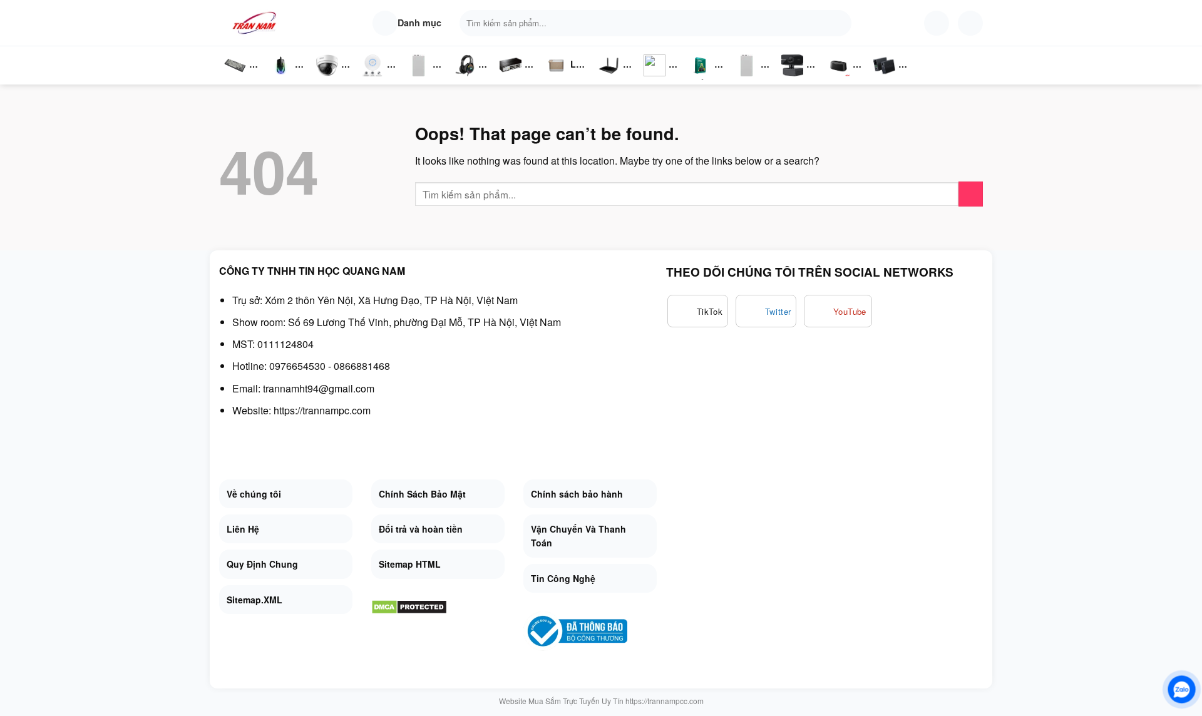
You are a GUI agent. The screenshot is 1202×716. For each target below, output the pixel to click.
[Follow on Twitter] (766, 311)
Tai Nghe (464, 78)
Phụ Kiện (417, 78)
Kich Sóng (655, 78)
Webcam (799, 78)
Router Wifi (376, 78)
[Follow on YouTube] (838, 311)
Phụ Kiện (745, 78)
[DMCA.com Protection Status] (409, 605)
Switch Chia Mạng (514, 78)
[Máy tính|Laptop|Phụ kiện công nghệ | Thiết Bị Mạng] (256, 22)
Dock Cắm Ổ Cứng (842, 78)
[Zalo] (1182, 689)
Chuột (283, 78)
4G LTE (613, 78)
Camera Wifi (332, 78)
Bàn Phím (234, 78)
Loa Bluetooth (566, 68)
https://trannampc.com (322, 410)
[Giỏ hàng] (970, 23)
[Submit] (839, 23)
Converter (894, 78)
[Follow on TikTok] (697, 311)
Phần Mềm (700, 78)
